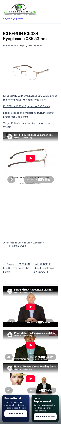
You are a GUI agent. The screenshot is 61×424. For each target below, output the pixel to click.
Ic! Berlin (19, 243)
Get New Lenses (45, 416)
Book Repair (16, 413)
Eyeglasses (8, 243)
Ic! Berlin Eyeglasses (34, 243)
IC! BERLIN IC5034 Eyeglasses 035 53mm (26, 106)
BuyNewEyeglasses (13, 18)
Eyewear (38, 45)
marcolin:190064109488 (14, 246)
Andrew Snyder (10, 45)
